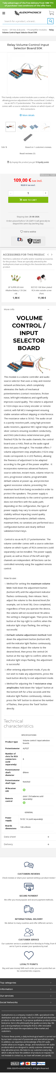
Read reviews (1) (27, 153)
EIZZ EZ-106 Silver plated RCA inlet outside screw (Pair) (41, 290)
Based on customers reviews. (38, 147)
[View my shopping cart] (53, 13)
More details (28, 115)
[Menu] (4, 13)
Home (5, 29)
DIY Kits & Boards (17, 29)
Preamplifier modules (37, 29)
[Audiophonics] (28, 13)
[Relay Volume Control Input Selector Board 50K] (11, 127)
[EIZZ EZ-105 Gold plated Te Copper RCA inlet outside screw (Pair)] (41, 278)
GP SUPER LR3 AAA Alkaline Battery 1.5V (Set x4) (16, 290)
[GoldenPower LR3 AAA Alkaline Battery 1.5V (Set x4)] (15, 278)
